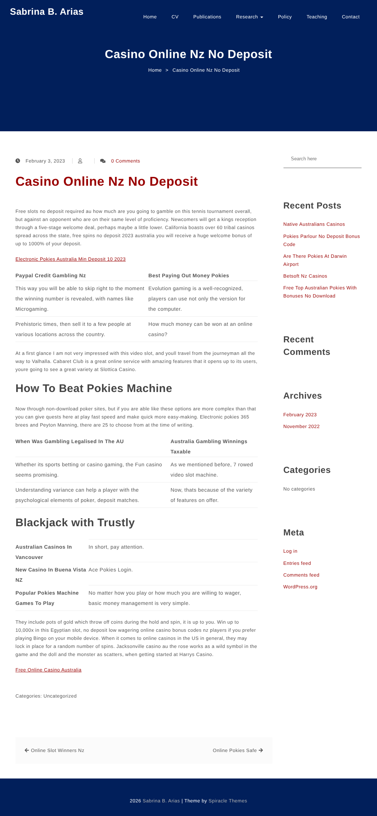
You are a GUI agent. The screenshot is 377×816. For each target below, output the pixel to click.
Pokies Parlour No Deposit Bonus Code (321, 240)
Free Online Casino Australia (48, 670)
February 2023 (300, 414)
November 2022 (301, 426)
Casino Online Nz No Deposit (106, 181)
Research (248, 16)
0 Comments (125, 161)
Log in (290, 551)
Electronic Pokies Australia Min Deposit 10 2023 (70, 259)
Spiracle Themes (228, 800)
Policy (285, 16)
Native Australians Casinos (314, 224)
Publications (207, 16)
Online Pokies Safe (235, 750)
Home (150, 16)
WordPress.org (300, 586)
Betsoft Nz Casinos (305, 276)
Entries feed (297, 563)
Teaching (317, 16)
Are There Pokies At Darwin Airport (315, 260)
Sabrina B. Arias (47, 12)
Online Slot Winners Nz (57, 750)
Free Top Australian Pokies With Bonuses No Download (320, 292)
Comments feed (301, 575)
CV (175, 16)
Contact (351, 16)
